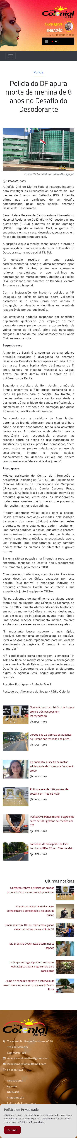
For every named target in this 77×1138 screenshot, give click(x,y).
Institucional (15, 1080)
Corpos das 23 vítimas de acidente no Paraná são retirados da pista (50, 736)
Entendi (12, 1130)
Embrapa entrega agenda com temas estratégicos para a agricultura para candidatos (31, 966)
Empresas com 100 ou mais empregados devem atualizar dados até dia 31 (29, 927)
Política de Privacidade (21, 1103)
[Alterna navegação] (11, 55)
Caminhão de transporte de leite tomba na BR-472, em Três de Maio (51, 846)
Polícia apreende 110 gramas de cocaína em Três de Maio (49, 791)
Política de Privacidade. (32, 1122)
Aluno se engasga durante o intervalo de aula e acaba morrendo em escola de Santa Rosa (28, 985)
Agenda (12, 1086)
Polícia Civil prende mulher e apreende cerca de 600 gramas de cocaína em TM (52, 820)
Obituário (13, 1091)
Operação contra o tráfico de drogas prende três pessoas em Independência (52, 711)
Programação (15, 1097)
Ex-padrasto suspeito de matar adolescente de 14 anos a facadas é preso (51, 766)
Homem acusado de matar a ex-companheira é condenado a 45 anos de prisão (30, 910)
